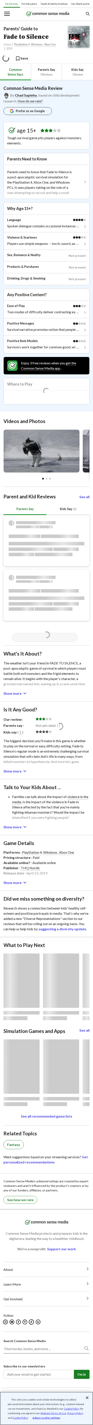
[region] (46, 1408)
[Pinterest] (25, 1322)
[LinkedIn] (38, 1322)
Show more (12, 693)
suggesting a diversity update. (62, 929)
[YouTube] (12, 1322)
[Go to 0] (43, 479)
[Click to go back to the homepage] (47, 14)
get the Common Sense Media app (48, 365)
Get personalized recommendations (45, 1159)
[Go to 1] (46, 479)
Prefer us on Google (30, 111)
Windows (37, 44)
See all (84, 497)
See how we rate (20, 1200)
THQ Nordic (30, 868)
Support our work (61, 1249)
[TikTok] (32, 1322)
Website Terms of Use (53, 1413)
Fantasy (13, 1144)
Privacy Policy (75, 1413)
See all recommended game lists (46, 1116)
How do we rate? (30, 101)
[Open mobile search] (87, 14)
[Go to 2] (50, 479)
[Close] (87, 1397)
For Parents (11, 3)
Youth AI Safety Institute (54, 3)
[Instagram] (6, 1322)
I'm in (82, 1374)
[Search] (86, 1349)
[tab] (15, 72)
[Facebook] (19, 1322)
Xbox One (50, 44)
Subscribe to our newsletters (24, 1366)
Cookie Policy (71, 1408)
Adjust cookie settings (46, 1417)
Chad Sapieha (26, 95)
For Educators (29, 3)
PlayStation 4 (21, 44)
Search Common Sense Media (24, 1341)
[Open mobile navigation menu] (6, 14)
